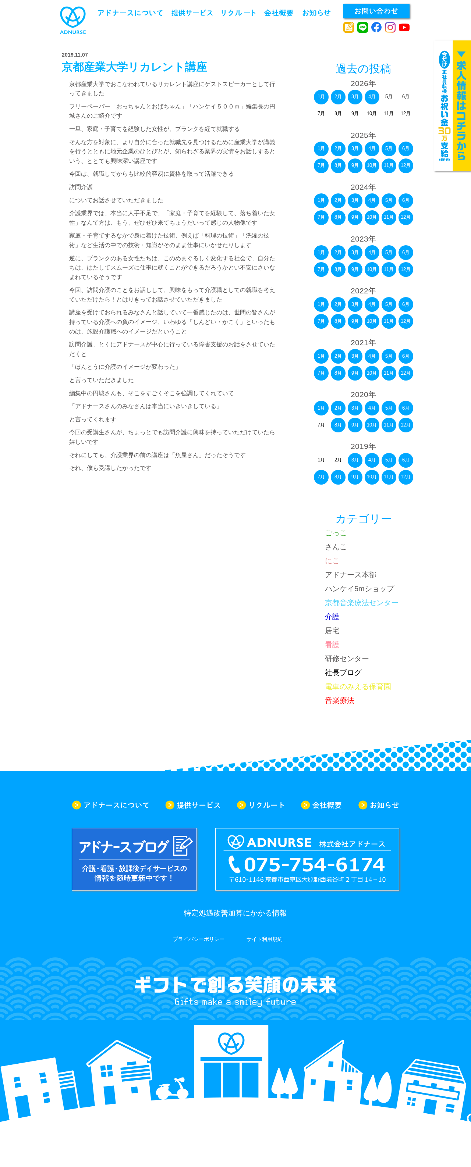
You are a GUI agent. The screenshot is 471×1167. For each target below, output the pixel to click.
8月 (338, 165)
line (362, 27)
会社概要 (278, 13)
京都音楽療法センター (362, 603)
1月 (321, 96)
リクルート (238, 13)
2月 (338, 96)
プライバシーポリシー (198, 939)
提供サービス (192, 13)
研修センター (347, 658)
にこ (332, 561)
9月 (355, 165)
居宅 (332, 631)
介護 (332, 617)
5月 (389, 148)
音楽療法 (339, 700)
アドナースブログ (348, 27)
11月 (389, 165)
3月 (355, 96)
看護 (332, 644)
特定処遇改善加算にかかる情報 (235, 913)
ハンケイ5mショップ (359, 589)
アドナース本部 (350, 575)
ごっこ (336, 533)
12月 (406, 165)
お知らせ (316, 13)
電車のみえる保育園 (358, 686)
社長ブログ (343, 672)
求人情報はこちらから (452, 105)
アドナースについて (130, 13)
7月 (321, 165)
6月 (406, 148)
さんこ (336, 547)
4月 (372, 96)
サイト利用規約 (265, 939)
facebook (376, 27)
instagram (390, 27)
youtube (404, 27)
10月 (372, 165)
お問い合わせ (376, 11)
